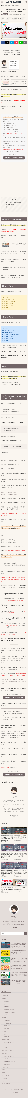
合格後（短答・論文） (8, 1025)
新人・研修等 (7, 1058)
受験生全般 (6, 1028)
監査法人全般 (7, 1064)
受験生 (4, 1017)
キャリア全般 (6, 1075)
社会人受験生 (7, 1020)
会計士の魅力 (6, 1039)
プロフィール (10, 1089)
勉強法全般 (6, 1014)
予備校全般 (6, 1036)
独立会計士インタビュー (8, 1050)
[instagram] (15, 816)
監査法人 (5, 1053)
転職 (4, 1072)
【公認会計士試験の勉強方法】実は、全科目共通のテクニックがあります (18, 245)
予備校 (4, 1031)
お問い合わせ (16, 1089)
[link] (10, 816)
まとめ (6, 209)
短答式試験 (5, 14)
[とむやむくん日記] (14, 2)
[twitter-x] (13, 816)
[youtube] (18, 816)
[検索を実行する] (25, 933)
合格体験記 (6, 1006)
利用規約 (21, 1089)
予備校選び (6, 1034)
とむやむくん (14, 796)
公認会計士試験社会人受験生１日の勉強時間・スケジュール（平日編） (18, 83)
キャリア (5, 1047)
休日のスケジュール (9, 207)
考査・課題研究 (6, 1083)
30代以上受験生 (7, 1023)
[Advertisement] (14, 178)
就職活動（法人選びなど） (9, 1061)
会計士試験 (5, 995)
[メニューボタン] (2, 2)
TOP (6, 1089)
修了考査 (5, 1081)
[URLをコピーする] (25, 42)
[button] (3, 42)
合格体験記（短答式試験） (9, 1012)
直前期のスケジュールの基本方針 (13, 202)
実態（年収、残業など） (9, 1056)
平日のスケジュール (9, 204)
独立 (4, 1069)
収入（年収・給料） (8, 1044)
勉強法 (4, 998)
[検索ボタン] (26, 2)
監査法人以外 (6, 1067)
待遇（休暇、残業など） (9, 1042)
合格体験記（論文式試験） (9, 1009)
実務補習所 (5, 1078)
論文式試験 (6, 1003)
